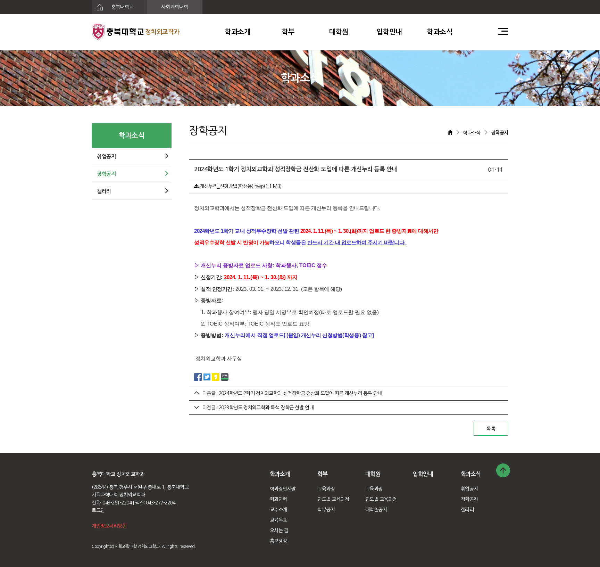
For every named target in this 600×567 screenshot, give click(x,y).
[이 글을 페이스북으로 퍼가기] (198, 376)
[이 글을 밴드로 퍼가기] (224, 376)
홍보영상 (278, 541)
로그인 (98, 510)
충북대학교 (122, 7)
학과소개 (237, 31)
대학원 (339, 31)
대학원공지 (376, 509)
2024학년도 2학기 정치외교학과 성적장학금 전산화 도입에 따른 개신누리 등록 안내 (300, 393)
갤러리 (467, 509)
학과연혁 (278, 499)
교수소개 (278, 509)
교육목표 (278, 520)
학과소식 (439, 31)
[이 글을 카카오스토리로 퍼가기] (215, 376)
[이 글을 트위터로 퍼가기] (207, 376)
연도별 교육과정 (333, 499)
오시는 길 (279, 530)
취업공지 (469, 488)
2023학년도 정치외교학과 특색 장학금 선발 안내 (266, 407)
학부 (288, 31)
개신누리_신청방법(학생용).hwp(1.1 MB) (240, 186)
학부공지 (326, 509)
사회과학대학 (174, 7)
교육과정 (326, 488)
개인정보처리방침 (109, 526)
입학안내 (389, 31)
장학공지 (469, 499)
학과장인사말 (283, 488)
